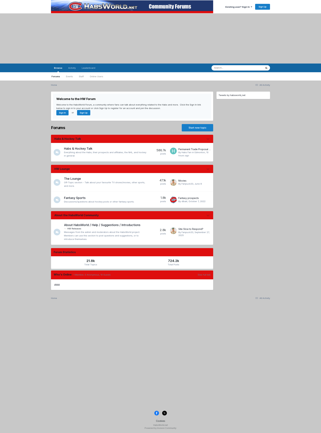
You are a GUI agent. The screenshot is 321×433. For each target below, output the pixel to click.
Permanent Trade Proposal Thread (197, 149)
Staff (81, 76)
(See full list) (204, 274)
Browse (58, 68)
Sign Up (262, 6)
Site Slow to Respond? (190, 229)
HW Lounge (62, 169)
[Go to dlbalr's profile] (173, 199)
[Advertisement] (160, 38)
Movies (182, 180)
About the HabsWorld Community (76, 215)
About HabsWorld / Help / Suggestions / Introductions (102, 225)
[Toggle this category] (208, 139)
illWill (57, 284)
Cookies (160, 420)
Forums (55, 76)
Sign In (62, 112)
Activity (72, 68)
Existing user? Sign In (238, 7)
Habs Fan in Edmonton (193, 152)
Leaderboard (88, 68)
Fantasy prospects (188, 198)
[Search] (266, 68)
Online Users (96, 76)
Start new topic (197, 127)
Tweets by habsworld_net (232, 95)
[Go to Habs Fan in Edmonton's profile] (173, 151)
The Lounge (72, 178)
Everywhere (252, 68)
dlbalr (184, 201)
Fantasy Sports (75, 198)
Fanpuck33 (187, 183)
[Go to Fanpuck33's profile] (173, 182)
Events (69, 76)
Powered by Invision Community (160, 428)
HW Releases (74, 228)
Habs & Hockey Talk (67, 138)
